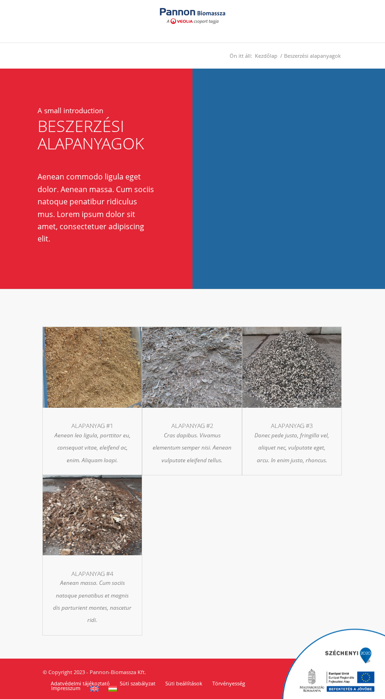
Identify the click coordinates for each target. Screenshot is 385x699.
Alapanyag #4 (92, 573)
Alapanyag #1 (92, 425)
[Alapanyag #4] (92, 518)
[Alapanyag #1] (92, 370)
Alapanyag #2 (192, 425)
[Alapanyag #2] (191, 370)
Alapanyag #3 (292, 425)
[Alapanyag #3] (291, 370)
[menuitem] (80, 683)
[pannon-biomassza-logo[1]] (192, 21)
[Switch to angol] (94, 689)
